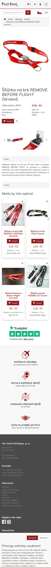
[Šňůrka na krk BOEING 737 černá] (37, 276)
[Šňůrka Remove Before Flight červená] (13, 276)
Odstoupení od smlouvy (12, 505)
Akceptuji (32, 538)
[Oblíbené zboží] (35, 4)
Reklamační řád (8, 492)
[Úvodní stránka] (5, 19)
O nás (4, 495)
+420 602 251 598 (13, 470)
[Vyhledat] (28, 12)
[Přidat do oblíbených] (17, 121)
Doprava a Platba (9, 500)
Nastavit (43, 538)
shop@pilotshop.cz (16, 472)
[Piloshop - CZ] (39, 12)
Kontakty (6, 497)
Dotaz (6, 185)
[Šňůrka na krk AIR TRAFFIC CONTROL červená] (13, 214)
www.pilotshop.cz (14, 475)
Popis (6, 159)
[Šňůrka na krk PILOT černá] (37, 214)
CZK (46, 12)
